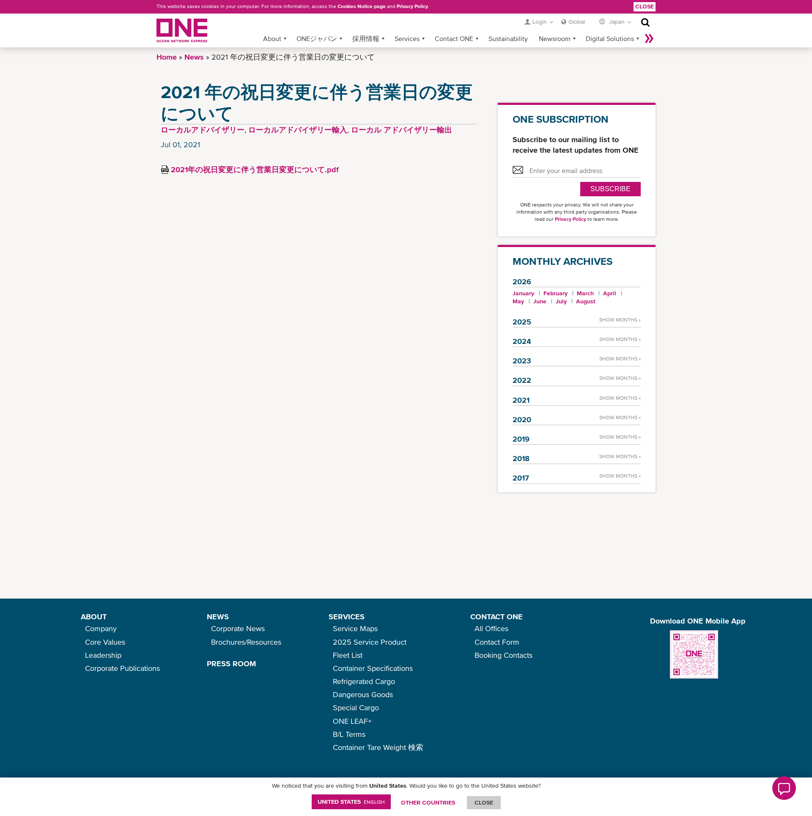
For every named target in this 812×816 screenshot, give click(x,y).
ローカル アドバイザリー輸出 (401, 129)
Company (101, 628)
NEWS (218, 616)
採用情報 (365, 38)
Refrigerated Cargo (364, 681)
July (561, 301)
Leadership (103, 655)
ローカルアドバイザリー (202, 129)
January (523, 293)
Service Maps (355, 628)
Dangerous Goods (363, 694)
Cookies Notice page (361, 6)
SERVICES (347, 616)
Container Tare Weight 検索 (378, 747)
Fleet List (347, 655)
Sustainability (508, 38)
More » (649, 38)
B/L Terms (349, 734)
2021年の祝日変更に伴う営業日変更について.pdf (255, 169)
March (585, 293)
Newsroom (555, 38)
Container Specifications (373, 668)
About (272, 38)
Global (576, 21)
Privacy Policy (412, 6)
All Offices (491, 628)
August (585, 301)
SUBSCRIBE (610, 188)
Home (166, 56)
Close (644, 6)
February (555, 293)
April (609, 293)
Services (407, 38)
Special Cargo (356, 707)
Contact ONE (454, 38)
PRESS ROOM (231, 663)
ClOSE (484, 802)
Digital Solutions (610, 38)
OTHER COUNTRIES (428, 802)
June (539, 301)
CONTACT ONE (496, 616)
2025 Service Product (369, 641)
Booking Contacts (503, 655)
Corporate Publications (122, 668)
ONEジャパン (316, 38)
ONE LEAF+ (352, 721)
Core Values (105, 641)
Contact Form (497, 641)
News (194, 56)
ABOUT (94, 616)
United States (351, 801)
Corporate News (238, 628)
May (518, 301)
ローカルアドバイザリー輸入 (297, 129)
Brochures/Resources (246, 641)
